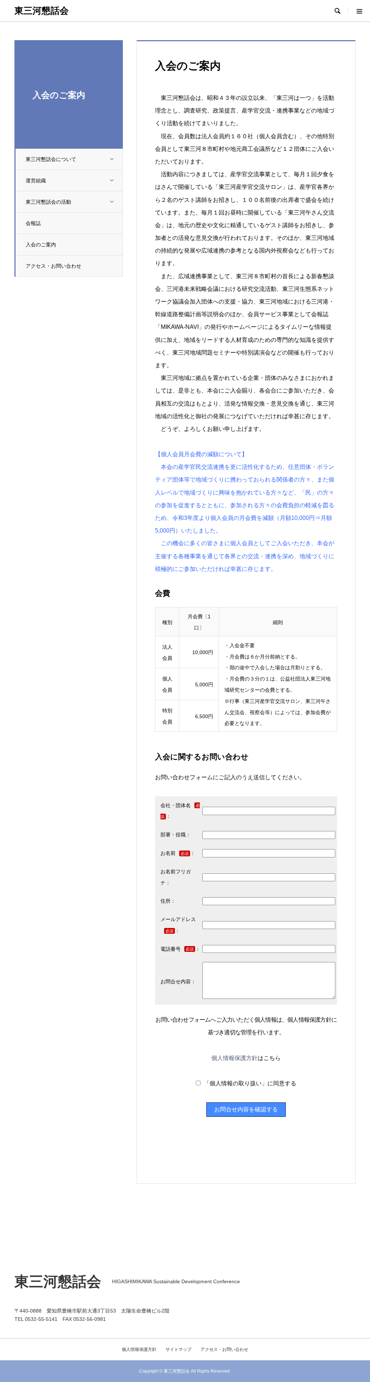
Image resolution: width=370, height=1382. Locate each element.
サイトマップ (178, 1349)
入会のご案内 (41, 244)
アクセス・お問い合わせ (53, 266)
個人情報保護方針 (234, 1058)
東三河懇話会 (41, 10)
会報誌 (33, 223)
